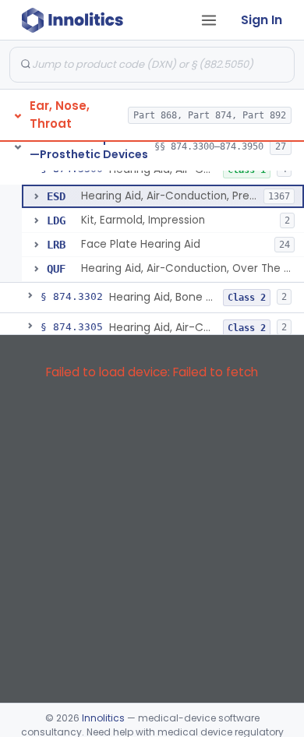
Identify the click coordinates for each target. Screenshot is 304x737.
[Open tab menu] (209, 20)
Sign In (261, 20)
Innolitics (103, 718)
